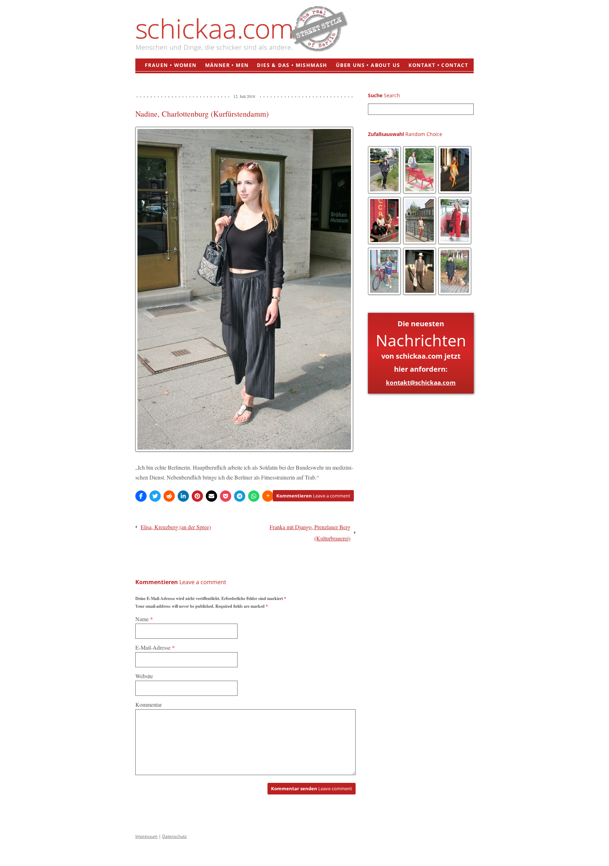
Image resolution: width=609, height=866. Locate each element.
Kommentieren (313, 496)
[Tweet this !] (155, 496)
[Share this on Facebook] (141, 496)
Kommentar (148, 704)
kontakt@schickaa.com (421, 382)
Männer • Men (227, 65)
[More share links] (267, 496)
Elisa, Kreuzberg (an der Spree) (176, 527)
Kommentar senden (311, 788)
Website (144, 676)
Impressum (146, 836)
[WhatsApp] (253, 496)
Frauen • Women (171, 65)
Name (144, 619)
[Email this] (211, 496)
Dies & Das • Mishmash (292, 65)
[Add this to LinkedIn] (183, 496)
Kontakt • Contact (438, 65)
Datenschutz (174, 836)
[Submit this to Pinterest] (197, 496)
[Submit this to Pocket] (225, 496)
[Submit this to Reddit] (169, 496)
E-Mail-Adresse (155, 647)
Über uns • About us (368, 65)
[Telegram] (239, 496)
